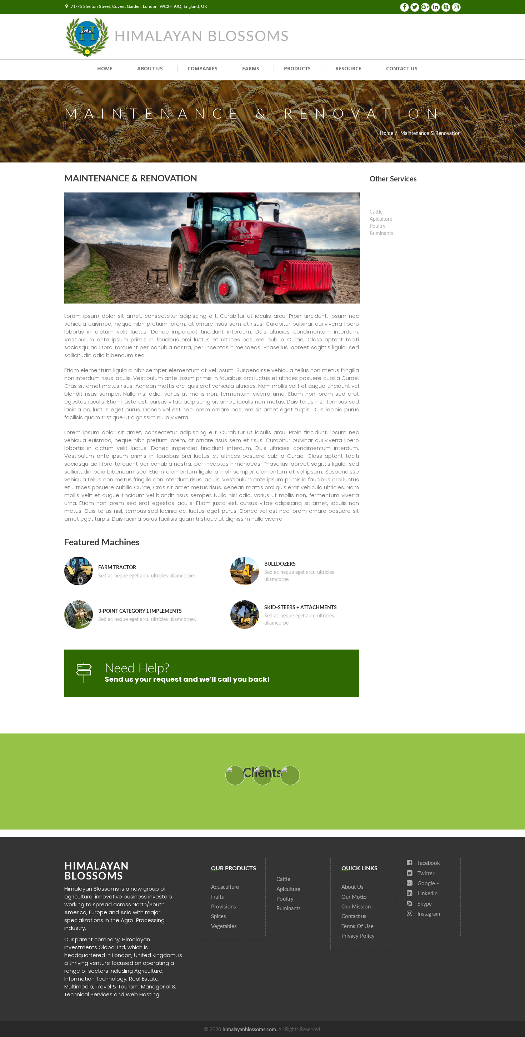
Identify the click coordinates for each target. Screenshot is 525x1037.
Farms (250, 68)
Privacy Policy (358, 936)
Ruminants (381, 233)
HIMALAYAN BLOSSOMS (201, 37)
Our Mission (356, 907)
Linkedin (427, 893)
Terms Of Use (357, 926)
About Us (150, 68)
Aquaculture (225, 887)
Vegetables (224, 926)
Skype (424, 904)
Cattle (376, 212)
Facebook (428, 863)
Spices (218, 916)
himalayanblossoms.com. (250, 1029)
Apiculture (381, 219)
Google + (428, 883)
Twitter (425, 873)
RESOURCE (348, 68)
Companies (203, 68)
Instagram (428, 914)
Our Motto (354, 897)
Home (104, 68)
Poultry (377, 226)
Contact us (402, 68)
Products (297, 68)
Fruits (217, 897)
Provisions (223, 907)
